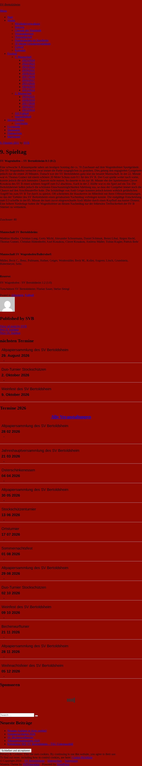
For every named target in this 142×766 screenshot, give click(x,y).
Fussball (12, 53)
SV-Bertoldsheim (10, 4)
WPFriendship (31, 764)
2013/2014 (28, 90)
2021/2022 (28, 66)
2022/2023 (28, 63)
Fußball (29, 295)
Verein (11, 20)
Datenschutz (14, 133)
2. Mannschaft (23, 93)
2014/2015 (28, 86)
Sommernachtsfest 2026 (21, 734)
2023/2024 (28, 60)
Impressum (13, 136)
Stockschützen (15, 120)
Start (10, 17)
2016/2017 (28, 80)
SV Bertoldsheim (34, 760)
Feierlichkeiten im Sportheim (31, 40)
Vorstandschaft (23, 37)
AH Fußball (22, 113)
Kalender (20, 50)
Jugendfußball (23, 116)
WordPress (63, 764)
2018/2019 (28, 73)
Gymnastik (13, 126)
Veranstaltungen (24, 33)
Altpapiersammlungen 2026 (23, 740)
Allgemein (17, 295)
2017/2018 (28, 76)
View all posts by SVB (13, 326)
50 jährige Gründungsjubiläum (32, 43)
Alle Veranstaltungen (71, 416)
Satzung (19, 27)
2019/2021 (28, 70)
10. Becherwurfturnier (20, 737)
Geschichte (21, 123)
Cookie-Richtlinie (82, 757)
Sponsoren (13, 129)
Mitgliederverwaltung (27, 23)
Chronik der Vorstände (28, 30)
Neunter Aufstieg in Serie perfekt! (27, 730)
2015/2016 (28, 83)
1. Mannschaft (23, 56)
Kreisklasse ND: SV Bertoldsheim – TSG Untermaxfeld (40, 744)
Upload (19, 46)
